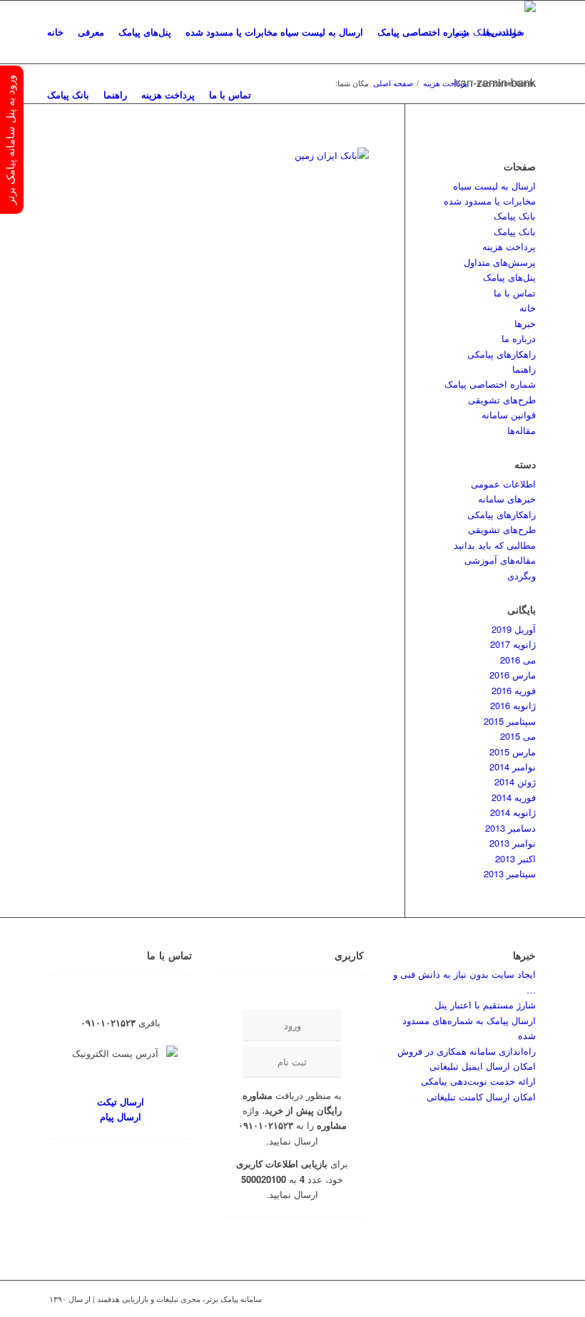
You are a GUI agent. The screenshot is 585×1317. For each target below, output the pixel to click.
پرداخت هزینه (509, 246)
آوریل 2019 (514, 629)
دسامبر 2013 (510, 828)
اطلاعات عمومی (503, 483)
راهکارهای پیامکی (501, 354)
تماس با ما (515, 292)
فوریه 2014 (514, 797)
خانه (527, 307)
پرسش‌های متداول (500, 262)
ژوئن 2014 (515, 781)
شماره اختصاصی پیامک (490, 384)
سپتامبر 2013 (510, 873)
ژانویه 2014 (513, 812)
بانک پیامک (515, 215)
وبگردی (521, 575)
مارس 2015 (512, 751)
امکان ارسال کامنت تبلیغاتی (481, 1096)
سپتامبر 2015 (510, 721)
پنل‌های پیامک (509, 277)
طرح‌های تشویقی (502, 399)
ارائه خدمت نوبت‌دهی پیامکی (478, 1081)
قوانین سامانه (509, 414)
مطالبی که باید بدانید (495, 545)
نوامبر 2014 (512, 766)
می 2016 (518, 659)
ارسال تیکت (120, 1101)
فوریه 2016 (514, 690)
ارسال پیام (120, 1116)
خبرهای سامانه (507, 498)
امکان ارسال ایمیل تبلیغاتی (482, 1066)
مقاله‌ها (521, 430)
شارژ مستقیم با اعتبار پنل (485, 1004)
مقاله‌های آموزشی (500, 560)
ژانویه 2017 (513, 644)
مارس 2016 (512, 674)
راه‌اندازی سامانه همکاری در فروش (466, 1051)
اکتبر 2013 (515, 858)
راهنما (524, 369)
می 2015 (518, 736)
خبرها (525, 323)
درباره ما (519, 338)
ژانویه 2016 (513, 705)
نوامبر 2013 (512, 842)
